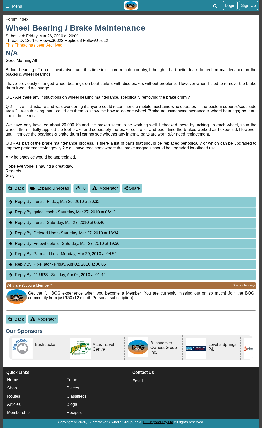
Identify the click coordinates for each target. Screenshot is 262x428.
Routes (13, 396)
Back (19, 188)
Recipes (74, 412)
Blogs (72, 404)
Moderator (108, 188)
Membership (18, 412)
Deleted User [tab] (66, 233)
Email (137, 381)
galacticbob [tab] (65, 212)
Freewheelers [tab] (67, 243)
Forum (72, 380)
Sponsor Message (244, 285)
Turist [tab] (57, 201)
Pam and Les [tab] (66, 254)
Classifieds (77, 396)
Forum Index (17, 19)
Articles (14, 404)
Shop (12, 388)
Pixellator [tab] (60, 264)
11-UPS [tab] (60, 275)
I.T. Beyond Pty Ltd (158, 422)
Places (73, 388)
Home (12, 380)
